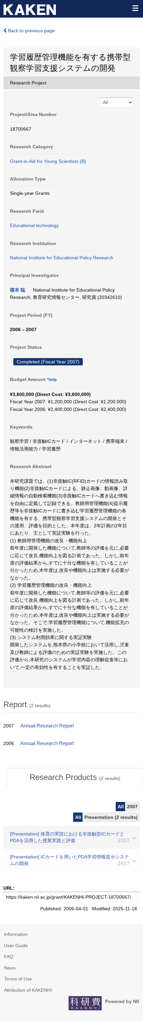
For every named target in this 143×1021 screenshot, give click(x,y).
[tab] (75, 777)
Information (16, 934)
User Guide (16, 945)
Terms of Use (18, 978)
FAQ (8, 956)
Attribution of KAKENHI (28, 990)
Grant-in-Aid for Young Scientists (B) (48, 161)
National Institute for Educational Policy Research (61, 257)
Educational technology (34, 225)
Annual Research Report (47, 725)
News (10, 967)
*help (52, 379)
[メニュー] (135, 8)
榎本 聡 (17, 290)
